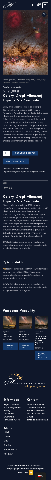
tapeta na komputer (29, 172)
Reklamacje (9, 413)
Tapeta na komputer (25, 79)
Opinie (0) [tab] (7, 187)
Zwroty (7, 410)
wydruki (42, 172)
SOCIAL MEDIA (10, 449)
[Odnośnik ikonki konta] (33, 5)
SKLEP (6, 440)
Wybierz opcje (10, 346)
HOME (6, 432)
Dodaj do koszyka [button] (42, 356)
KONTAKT (8, 454)
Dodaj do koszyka (25, 153)
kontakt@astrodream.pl (37, 420)
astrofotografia (13, 172)
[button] (44, 14)
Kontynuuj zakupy (16, 161)
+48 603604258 (37, 413)
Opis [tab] (5, 183)
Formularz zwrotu (12, 420)
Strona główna (9, 79)
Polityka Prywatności (13, 407)
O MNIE (7, 436)
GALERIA (7, 445)
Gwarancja (9, 417)
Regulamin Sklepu (12, 404)
